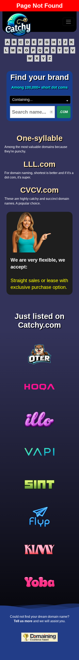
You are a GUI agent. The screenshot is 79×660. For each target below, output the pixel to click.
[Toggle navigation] (68, 22)
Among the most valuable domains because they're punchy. (35, 143)
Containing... (22, 100)
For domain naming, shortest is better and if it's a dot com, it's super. (39, 169)
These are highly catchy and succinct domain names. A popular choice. (36, 195)
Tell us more (23, 621)
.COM (64, 112)
